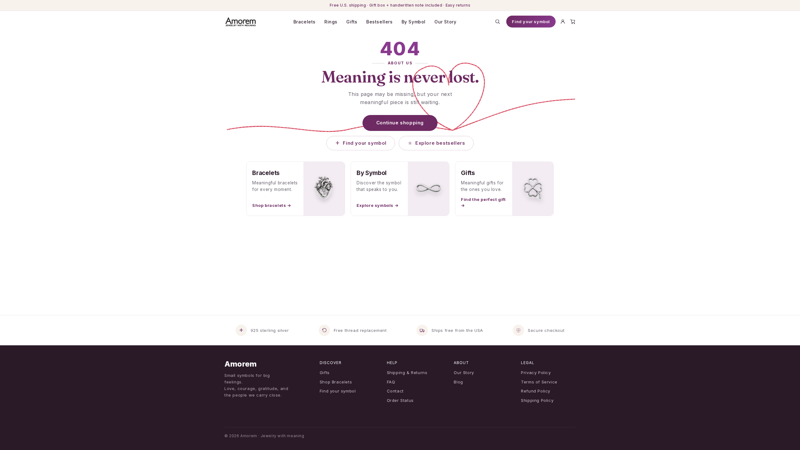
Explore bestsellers (440, 143)
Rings (331, 21)
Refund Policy (535, 390)
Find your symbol (531, 21)
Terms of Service (539, 381)
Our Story (445, 21)
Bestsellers (379, 21)
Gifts (352, 21)
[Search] (497, 21)
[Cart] (573, 21)
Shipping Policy (537, 400)
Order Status (400, 400)
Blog (458, 381)
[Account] (563, 21)
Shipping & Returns (407, 372)
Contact (395, 390)
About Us (400, 63)
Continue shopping (400, 123)
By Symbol (414, 21)
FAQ (391, 381)
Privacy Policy (536, 372)
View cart (402, 437)
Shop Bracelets (336, 381)
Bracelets (304, 21)
